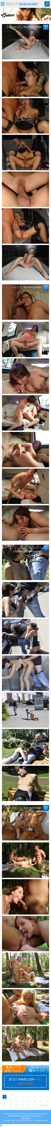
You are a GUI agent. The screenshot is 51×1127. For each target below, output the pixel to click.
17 (4, 1105)
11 (16, 1101)
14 (34, 1101)
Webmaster (25, 1118)
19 (16, 1105)
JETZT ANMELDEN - (25, 1081)
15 (40, 1101)
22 (34, 1105)
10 (10, 1101)
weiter (43, 1105)
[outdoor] (25, 19)
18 (10, 1105)
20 (22, 1105)
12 (22, 1101)
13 (28, 1101)
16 (46, 1101)
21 (28, 1105)
